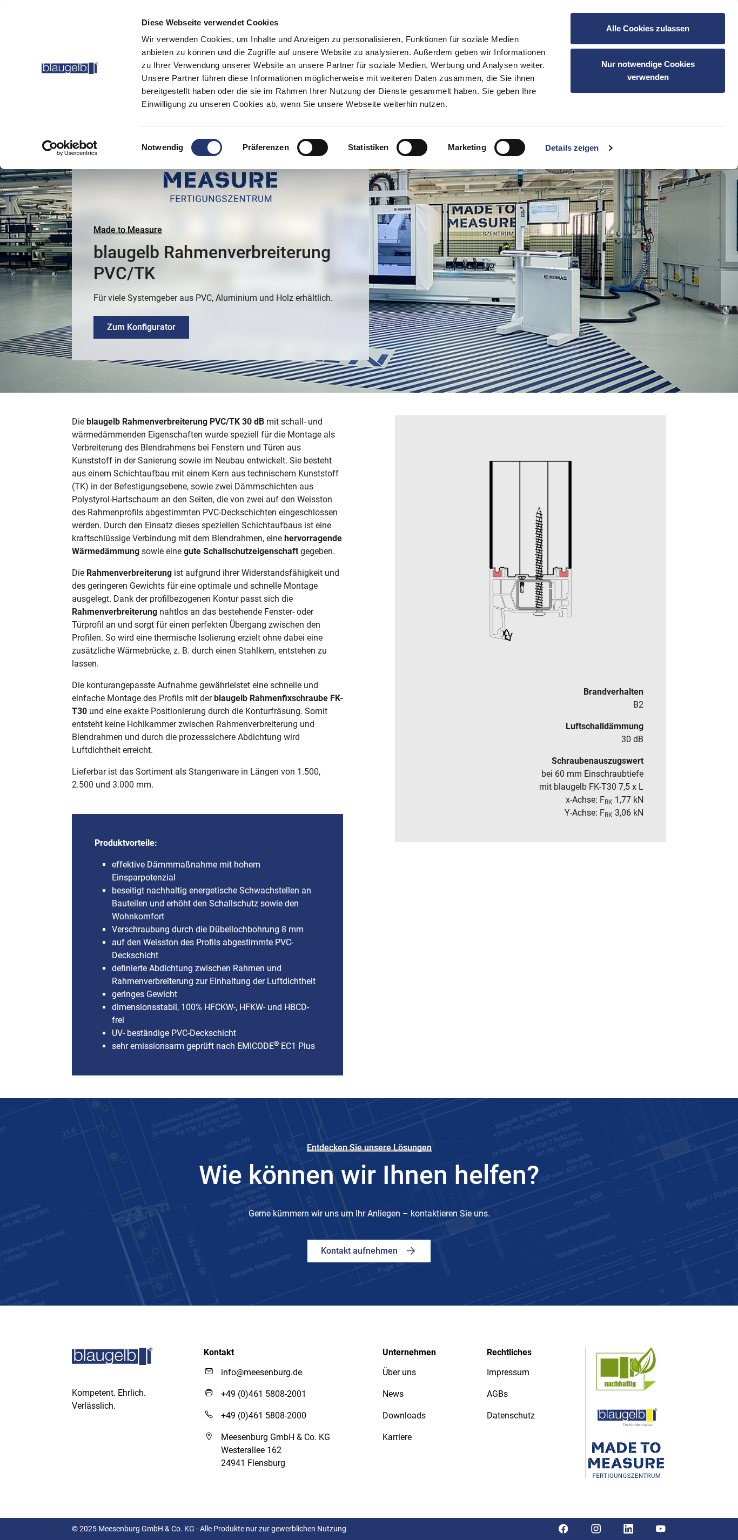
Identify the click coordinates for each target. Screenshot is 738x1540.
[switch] (312, 147)
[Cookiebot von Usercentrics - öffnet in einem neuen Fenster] (70, 148)
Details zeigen (572, 147)
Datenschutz (511, 1415)
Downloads (404, 1415)
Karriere (397, 1437)
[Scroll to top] (699, 1401)
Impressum (508, 1372)
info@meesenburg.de (261, 1372)
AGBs (497, 1394)
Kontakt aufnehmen (360, 1251)
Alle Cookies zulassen (647, 28)
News (393, 1394)
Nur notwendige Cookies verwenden (648, 70)
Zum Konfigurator (141, 327)
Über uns (399, 1372)
